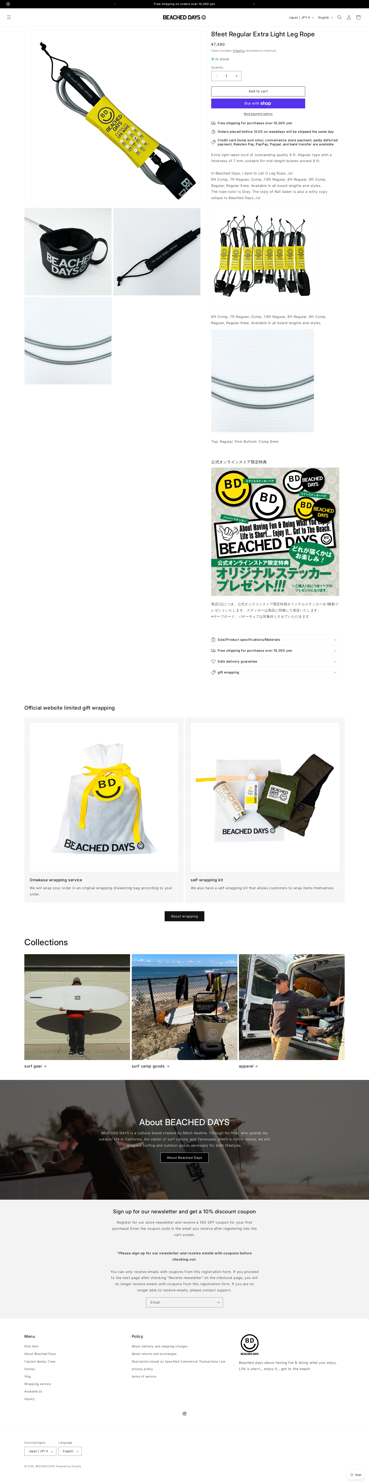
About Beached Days (184, 1158)
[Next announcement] (254, 4)
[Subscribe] (218, 1302)
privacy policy (142, 1369)
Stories (29, 1369)
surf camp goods (148, 1066)
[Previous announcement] (115, 4)
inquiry (29, 1399)
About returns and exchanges (154, 1354)
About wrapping (184, 916)
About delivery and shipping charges (160, 1346)
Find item (31, 1346)
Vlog (27, 1376)
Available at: (33, 1391)
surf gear (33, 1066)
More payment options (258, 113)
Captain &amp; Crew (40, 1361)
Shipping (239, 50)
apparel (246, 1066)
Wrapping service (37, 1384)
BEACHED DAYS (45, 1466)
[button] (9, 17)
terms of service (144, 1376)
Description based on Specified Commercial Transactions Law (179, 1361)
